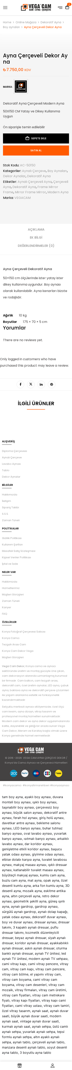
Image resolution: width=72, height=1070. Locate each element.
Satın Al (36, 150)
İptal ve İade (10, 564)
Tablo (5, 470)
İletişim (6, 501)
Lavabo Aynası (11, 464)
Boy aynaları (11, 27)
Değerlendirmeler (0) (36, 245)
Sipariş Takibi (10, 507)
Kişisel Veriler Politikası (16, 557)
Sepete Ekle (38, 138)
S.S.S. (5, 514)
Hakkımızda (9, 494)
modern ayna (57, 192)
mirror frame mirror (30, 192)
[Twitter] (31, 384)
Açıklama (36, 229)
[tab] (36, 231)
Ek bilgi (36, 237)
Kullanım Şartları (12, 544)
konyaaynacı (60, 785)
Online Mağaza (26, 22)
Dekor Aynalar (14, 176)
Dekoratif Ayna (51, 22)
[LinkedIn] (41, 384)
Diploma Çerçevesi (14, 451)
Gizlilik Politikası (12, 538)
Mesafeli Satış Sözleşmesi (18, 551)
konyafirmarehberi (37, 785)
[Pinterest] (51, 384)
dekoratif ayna (24, 187)
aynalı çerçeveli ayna (35, 181)
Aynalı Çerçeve (34, 171)
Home (7, 22)
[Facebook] (20, 384)
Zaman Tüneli (11, 520)
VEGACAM (22, 197)
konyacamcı (13, 785)
